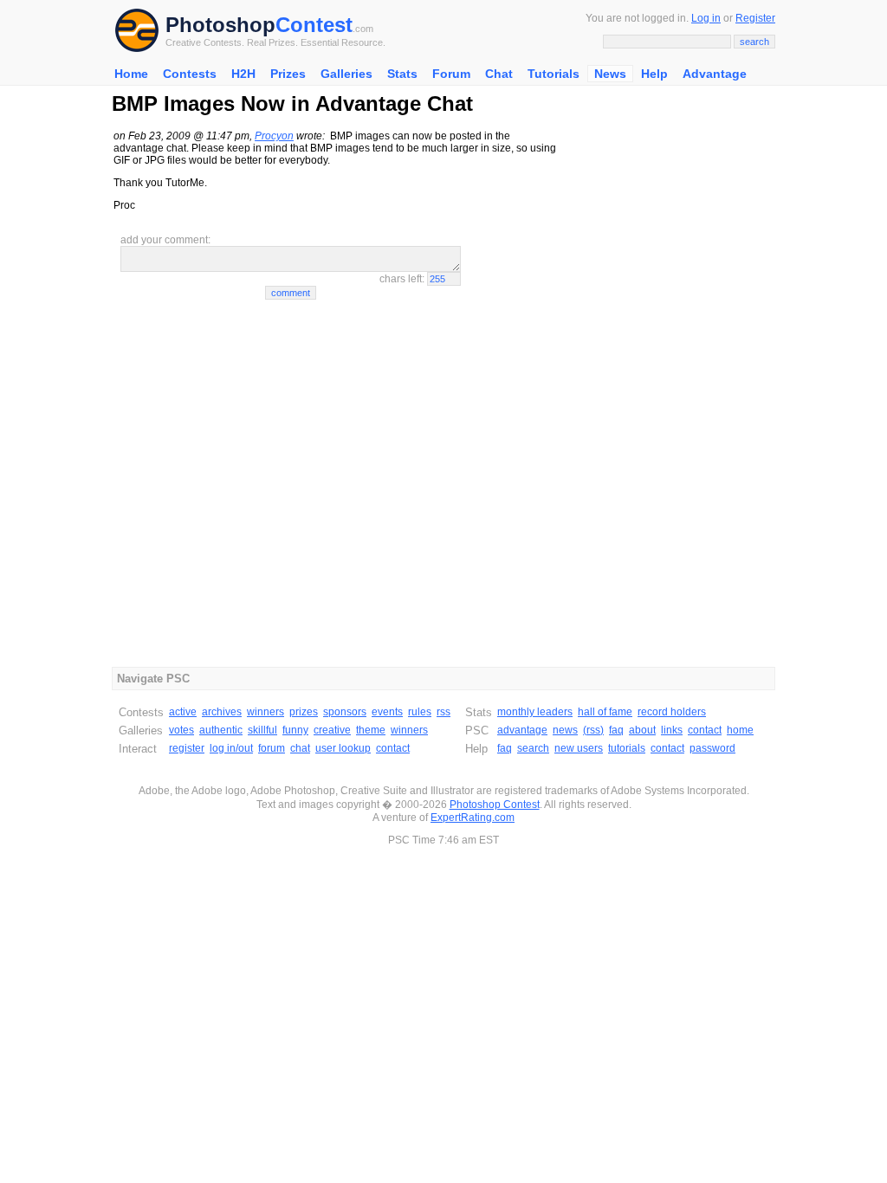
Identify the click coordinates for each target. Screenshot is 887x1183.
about (642, 730)
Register (755, 18)
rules (419, 712)
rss (443, 712)
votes (181, 730)
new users (578, 748)
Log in (706, 18)
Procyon (274, 136)
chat (300, 748)
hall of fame (605, 712)
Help (654, 74)
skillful (262, 730)
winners (265, 712)
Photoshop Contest (495, 804)
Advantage (715, 74)
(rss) (593, 730)
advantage (522, 730)
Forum (451, 74)
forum (271, 748)
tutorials (626, 748)
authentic (221, 730)
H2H (243, 74)
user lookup (343, 748)
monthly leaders (535, 712)
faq (616, 730)
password (712, 748)
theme (370, 730)
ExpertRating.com (473, 817)
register (186, 748)
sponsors (344, 712)
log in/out (231, 748)
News (610, 74)
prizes (303, 712)
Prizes (288, 74)
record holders (672, 712)
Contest (314, 24)
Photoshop (220, 24)
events (387, 712)
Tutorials (553, 74)
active (183, 712)
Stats (402, 74)
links (672, 730)
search (533, 748)
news (565, 730)
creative (332, 730)
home (740, 730)
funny (295, 730)
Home (131, 74)
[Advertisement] (667, 388)
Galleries (346, 74)
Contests (190, 74)
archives (222, 712)
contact (393, 748)
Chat (499, 74)
